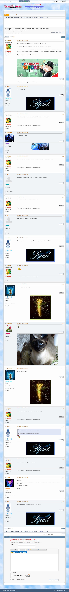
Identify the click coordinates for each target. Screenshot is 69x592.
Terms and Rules (59, 590)
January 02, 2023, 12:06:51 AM (22, 113)
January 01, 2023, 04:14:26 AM (22, 86)
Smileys (15, 552)
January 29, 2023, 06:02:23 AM (22, 237)
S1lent (8, 477)
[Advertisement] (34, 23)
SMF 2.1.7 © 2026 (6, 590)
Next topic (61, 32)
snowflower (9, 323)
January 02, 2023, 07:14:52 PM (22, 132)
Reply (62, 36)
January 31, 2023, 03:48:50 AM (22, 426)
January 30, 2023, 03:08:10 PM (22, 323)
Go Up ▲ (64, 590)
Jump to (44, 534)
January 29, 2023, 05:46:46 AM (22, 215)
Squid (8, 86)
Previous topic (54, 32)
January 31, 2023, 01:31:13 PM (22, 501)
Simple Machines (12, 590)
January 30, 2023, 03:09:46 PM (22, 368)
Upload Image (22, 552)
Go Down (7, 36)
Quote (61, 79)
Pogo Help (41, 6)
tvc (7, 174)
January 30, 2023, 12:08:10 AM (22, 265)
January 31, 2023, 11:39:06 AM (22, 477)
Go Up (6, 528)
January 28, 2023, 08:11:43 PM (22, 174)
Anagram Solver (39, 7)
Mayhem (9, 40)
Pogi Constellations (31, 7)
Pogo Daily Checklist (34, 8)
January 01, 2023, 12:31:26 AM (22, 40)
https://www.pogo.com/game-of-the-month (26, 54)
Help (54, 590)
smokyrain (9, 132)
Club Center (36, 6)
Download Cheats (29, 6)
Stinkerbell (9, 284)
